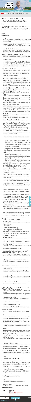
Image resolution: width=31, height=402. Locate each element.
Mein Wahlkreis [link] (12, 13)
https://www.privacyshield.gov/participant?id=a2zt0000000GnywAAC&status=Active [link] (16, 393)
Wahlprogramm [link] (21, 13)
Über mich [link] (16, 13)
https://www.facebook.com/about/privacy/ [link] (18, 392)
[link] (30, 1)
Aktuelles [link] (26, 13)
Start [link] (9, 13)
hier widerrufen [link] (8, 384)
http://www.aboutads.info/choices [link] (15, 358)
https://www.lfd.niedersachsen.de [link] (5, 35)
